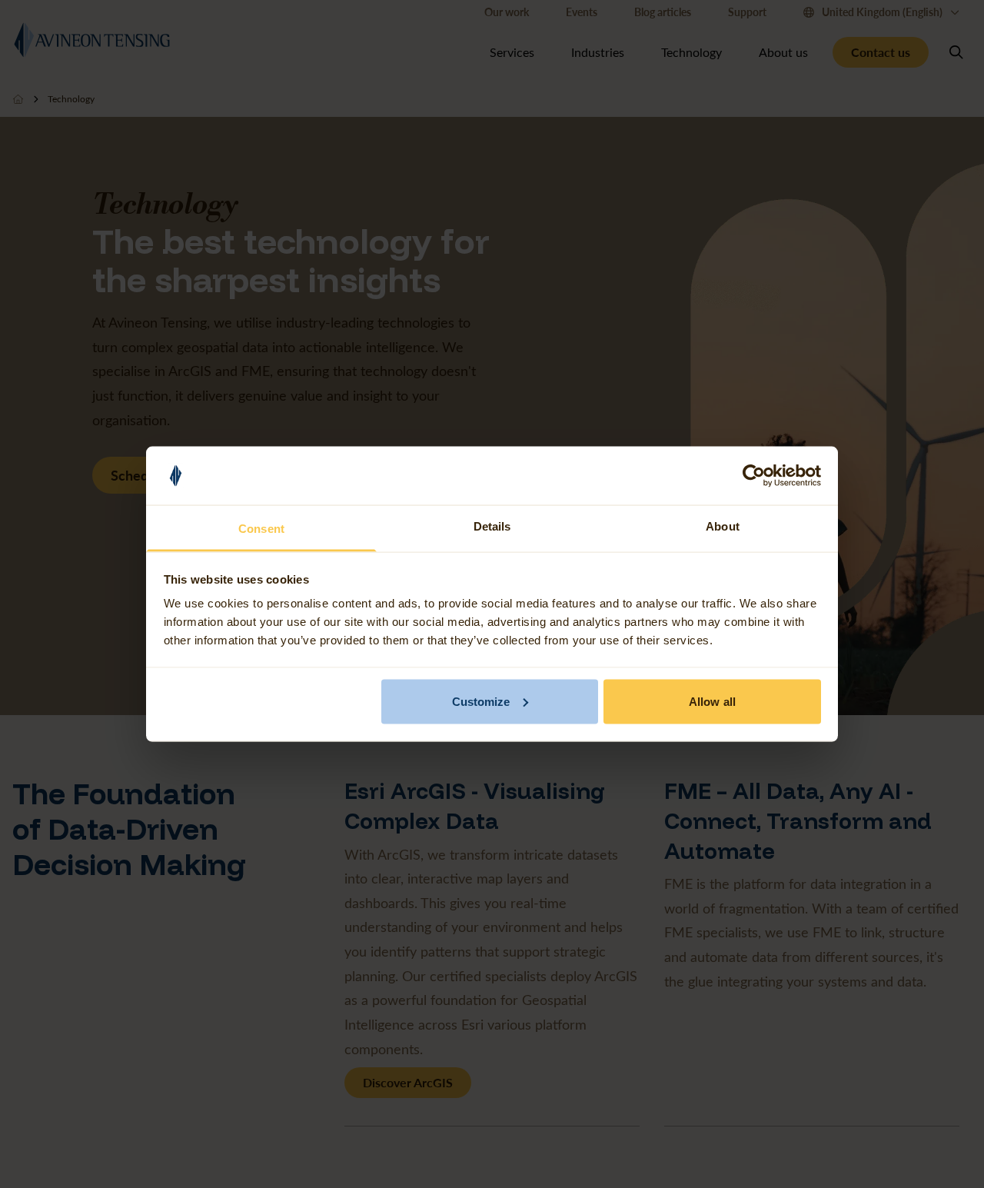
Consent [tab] (261, 528)
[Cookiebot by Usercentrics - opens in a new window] (753, 476)
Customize (481, 700)
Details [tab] (492, 526)
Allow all (712, 700)
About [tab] (723, 526)
